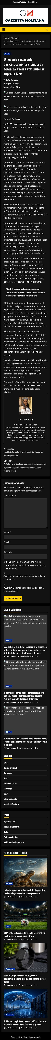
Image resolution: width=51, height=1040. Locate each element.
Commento (10, 495)
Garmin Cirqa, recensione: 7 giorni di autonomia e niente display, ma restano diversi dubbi (25, 978)
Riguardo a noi (9, 821)
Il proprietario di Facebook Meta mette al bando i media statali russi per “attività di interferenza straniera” (25, 741)
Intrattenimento (10, 798)
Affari (6, 778)
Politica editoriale (11, 837)
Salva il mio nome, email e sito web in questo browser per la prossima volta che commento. (25, 565)
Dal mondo (8, 772)
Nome (7, 532)
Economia (10, 1015)
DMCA (6, 831)
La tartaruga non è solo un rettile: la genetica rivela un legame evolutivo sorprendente (24, 891)
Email (7, 542)
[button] (4, 29)
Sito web (8, 552)
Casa (5, 762)
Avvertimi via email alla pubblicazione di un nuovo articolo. (24, 589)
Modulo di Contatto (11, 804)
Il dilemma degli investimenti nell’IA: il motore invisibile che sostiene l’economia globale (25, 1023)
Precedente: (23, 452)
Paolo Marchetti (11, 897)
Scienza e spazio (10, 783)
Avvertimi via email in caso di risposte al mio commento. (24, 578)
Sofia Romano (12, 80)
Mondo (7, 54)
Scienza (9, 884)
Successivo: (25, 465)
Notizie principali (10, 767)
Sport (6, 793)
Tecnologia (8, 788)
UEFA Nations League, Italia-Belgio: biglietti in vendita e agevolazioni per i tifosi (24, 934)
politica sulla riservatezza (14, 842)
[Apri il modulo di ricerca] (47, 29)
